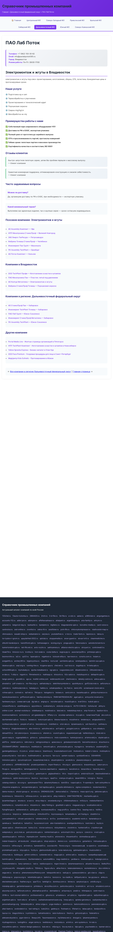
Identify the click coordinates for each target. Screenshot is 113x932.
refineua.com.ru (31, 796)
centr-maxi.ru (98, 891)
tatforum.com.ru (24, 891)
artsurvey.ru (67, 891)
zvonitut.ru (31, 629)
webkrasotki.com (57, 679)
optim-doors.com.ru (21, 778)
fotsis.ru (23, 719)
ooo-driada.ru (99, 728)
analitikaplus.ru (23, 706)
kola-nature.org (65, 850)
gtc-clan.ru (92, 873)
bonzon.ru (57, 877)
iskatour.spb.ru (8, 665)
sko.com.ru (106, 715)
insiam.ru (96, 656)
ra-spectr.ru (91, 846)
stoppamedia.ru (55, 638)
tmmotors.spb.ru (9, 760)
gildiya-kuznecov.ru (99, 692)
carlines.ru (102, 724)
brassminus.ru (90, 764)
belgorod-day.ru (19, 625)
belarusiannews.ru (75, 868)
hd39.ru (99, 810)
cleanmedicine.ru (98, 638)
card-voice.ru (102, 625)
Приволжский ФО (77, 20)
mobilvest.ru (50, 710)
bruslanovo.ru (35, 733)
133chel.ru (6, 616)
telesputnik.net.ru (54, 873)
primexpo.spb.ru (94, 652)
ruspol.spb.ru (76, 782)
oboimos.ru (7, 778)
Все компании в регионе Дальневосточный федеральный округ (40, 371)
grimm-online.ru (31, 855)
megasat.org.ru (79, 805)
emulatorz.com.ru (103, 886)
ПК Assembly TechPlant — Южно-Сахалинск (27, 322)
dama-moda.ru (8, 791)
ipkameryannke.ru (90, 918)
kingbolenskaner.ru (19, 728)
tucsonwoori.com (41, 823)
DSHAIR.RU (96, 755)
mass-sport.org (86, 791)
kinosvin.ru (58, 674)
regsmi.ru (23, 674)
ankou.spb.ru (99, 679)
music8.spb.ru (70, 701)
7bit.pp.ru (38, 692)
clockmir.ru (72, 827)
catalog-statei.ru (9, 782)
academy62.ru (102, 746)
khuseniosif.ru (72, 836)
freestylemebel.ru (9, 864)
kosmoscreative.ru (10, 715)
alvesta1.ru (6, 683)
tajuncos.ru (90, 634)
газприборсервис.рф (97, 855)
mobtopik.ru (105, 751)
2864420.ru (35, 616)
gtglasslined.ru (54, 773)
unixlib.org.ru (95, 882)
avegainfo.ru (7, 661)
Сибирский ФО (24, 27)
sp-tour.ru (47, 755)
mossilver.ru (74, 719)
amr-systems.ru (81, 922)
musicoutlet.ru (95, 850)
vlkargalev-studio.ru (25, 868)
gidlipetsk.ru (86, 728)
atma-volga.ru (41, 904)
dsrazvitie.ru (86, 769)
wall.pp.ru (67, 873)
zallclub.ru (6, 688)
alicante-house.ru (93, 864)
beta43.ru (28, 823)
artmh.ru (69, 922)
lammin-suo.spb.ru (96, 661)
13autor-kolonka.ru (20, 616)
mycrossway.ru (57, 814)
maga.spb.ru (59, 855)
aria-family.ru (86, 620)
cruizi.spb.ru (99, 832)
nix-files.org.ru (32, 683)
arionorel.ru (60, 836)
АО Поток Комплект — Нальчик (22, 254)
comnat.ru (19, 692)
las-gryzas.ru (93, 877)
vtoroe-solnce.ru (46, 827)
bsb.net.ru (46, 927)
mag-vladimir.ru (62, 859)
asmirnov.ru (67, 904)
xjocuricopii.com (24, 760)
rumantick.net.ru (21, 805)
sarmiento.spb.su (67, 661)
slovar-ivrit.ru (83, 638)
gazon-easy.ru (8, 737)
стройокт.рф (96, 827)
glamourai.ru (77, 764)
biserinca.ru (48, 751)
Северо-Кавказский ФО (85, 27)
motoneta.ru (59, 922)
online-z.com (7, 710)
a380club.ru (90, 616)
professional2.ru (37, 895)
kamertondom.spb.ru (11, 647)
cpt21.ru (25, 656)
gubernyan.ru (41, 773)
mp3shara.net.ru (64, 918)
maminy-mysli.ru (47, 836)
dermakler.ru (55, 891)
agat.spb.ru (78, 697)
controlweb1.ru (98, 647)
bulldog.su (18, 855)
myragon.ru (79, 746)
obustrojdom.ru (57, 760)
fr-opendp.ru (88, 782)
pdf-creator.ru (18, 683)
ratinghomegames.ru (10, 773)
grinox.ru (34, 737)
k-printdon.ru (31, 913)
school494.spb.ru (9, 670)
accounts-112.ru (8, 620)
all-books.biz (23, 841)
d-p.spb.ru (80, 715)
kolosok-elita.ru (59, 656)
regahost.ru (46, 656)
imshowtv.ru (78, 751)
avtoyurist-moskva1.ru (94, 697)
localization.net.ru (94, 805)
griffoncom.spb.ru (27, 697)
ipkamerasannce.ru (76, 864)
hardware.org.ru (8, 701)
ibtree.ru (71, 882)
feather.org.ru (25, 882)
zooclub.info (52, 846)
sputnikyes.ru (77, 683)
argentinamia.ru (73, 620)
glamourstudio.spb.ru (48, 850)
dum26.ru (65, 782)
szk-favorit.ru (91, 724)
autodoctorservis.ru (97, 643)
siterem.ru (47, 733)
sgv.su (28, 679)
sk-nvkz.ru (35, 791)
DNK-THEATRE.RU (74, 796)
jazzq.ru (79, 832)
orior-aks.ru (65, 724)
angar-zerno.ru (35, 922)
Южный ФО (65, 27)
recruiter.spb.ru (57, 701)
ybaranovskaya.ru (83, 760)
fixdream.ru (66, 909)
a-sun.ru (30, 801)
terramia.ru (90, 746)
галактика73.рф (93, 715)
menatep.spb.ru (8, 886)
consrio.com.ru (85, 656)
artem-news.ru (35, 751)
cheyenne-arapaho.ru (11, 787)
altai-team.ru (7, 909)
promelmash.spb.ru (10, 850)
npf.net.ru (29, 692)
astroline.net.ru (48, 728)
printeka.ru (38, 886)
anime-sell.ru (71, 855)
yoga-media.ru (55, 904)
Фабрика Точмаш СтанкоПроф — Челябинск (27, 241)
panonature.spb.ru (99, 904)
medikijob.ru (36, 746)
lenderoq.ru (85, 719)
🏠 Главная (16, 20)
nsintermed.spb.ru (51, 832)
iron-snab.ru (40, 652)
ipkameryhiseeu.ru (51, 782)
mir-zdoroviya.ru (21, 733)
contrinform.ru (75, 841)
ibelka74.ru (106, 864)
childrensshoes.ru (71, 801)
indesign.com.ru (101, 859)
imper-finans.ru (54, 764)
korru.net (54, 661)
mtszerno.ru (35, 805)
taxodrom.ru (74, 769)
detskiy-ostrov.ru (85, 679)
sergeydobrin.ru (98, 719)
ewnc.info (78, 688)
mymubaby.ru (23, 670)
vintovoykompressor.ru (80, 629)
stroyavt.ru (85, 647)
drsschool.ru (104, 742)
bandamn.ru (44, 625)
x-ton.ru (68, 634)
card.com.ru (70, 692)
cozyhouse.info (8, 868)
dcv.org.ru (22, 782)
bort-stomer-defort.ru (20, 895)
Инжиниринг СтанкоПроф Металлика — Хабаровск (30, 318)
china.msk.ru (7, 855)
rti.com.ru (23, 751)
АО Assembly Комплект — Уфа (21, 229)
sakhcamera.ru (53, 647)
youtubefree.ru (57, 634)
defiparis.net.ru (80, 877)
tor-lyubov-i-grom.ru (10, 638)
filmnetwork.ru (35, 674)
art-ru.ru (90, 886)
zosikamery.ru (49, 706)
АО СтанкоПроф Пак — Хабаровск (23, 305)
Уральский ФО (96, 20)
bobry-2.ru (32, 827)
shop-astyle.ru (50, 841)
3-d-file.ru (53, 616)
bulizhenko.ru (7, 805)
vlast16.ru (45, 661)
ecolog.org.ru (56, 643)
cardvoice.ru (7, 629)
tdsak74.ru (6, 652)
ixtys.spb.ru (24, 850)
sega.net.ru (6, 873)
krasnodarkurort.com (63, 751)
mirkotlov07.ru (43, 814)
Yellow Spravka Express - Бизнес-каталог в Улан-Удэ (31, 350)
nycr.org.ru (44, 778)
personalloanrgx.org (10, 904)
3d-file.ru (63, 616)
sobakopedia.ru (55, 688)
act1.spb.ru (60, 728)
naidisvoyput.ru (46, 864)
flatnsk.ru (6, 728)
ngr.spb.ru (54, 670)
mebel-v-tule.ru (91, 751)
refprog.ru (56, 927)
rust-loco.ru (69, 665)
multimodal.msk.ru (20, 688)
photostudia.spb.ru (65, 746)
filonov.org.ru (64, 846)
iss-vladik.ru (68, 877)
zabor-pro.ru (102, 764)
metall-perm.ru (17, 742)
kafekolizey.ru (89, 733)
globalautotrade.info (72, 742)
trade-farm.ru (79, 634)
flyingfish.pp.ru (8, 810)
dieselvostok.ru (81, 670)
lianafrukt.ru (18, 823)
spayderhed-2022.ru (29, 638)
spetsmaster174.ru (35, 782)
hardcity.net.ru (99, 769)
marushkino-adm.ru (10, 927)
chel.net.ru (58, 665)
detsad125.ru (7, 733)
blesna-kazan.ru (61, 719)
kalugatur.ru (49, 692)
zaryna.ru (46, 634)
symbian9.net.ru (83, 755)
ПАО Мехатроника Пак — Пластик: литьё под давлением (33, 277)
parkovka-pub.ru (67, 886)
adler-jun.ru (21, 620)
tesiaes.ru (59, 692)
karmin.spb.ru (7, 859)
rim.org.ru (66, 764)
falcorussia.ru (81, 643)
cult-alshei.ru (7, 764)
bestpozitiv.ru (99, 909)
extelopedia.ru (81, 661)
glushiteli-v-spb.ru (63, 805)
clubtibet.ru (53, 724)
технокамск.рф (78, 846)
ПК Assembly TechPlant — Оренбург (23, 250)
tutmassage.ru (43, 643)
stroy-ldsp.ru (40, 801)
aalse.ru (80, 616)
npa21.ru (53, 778)
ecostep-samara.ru (66, 715)
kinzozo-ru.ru (18, 652)
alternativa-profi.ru (40, 891)
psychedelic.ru (91, 927)
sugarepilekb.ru (22, 737)
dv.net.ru (16, 873)
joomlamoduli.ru (64, 818)
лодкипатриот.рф (73, 733)
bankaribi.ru (32, 625)
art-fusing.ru (83, 814)
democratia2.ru (62, 791)
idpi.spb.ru (79, 927)
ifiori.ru (100, 778)
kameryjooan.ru (76, 737)
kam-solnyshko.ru (102, 782)
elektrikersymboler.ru (61, 683)
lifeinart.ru (76, 909)
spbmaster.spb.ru (80, 850)
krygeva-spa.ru (46, 665)
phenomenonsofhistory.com (33, 873)
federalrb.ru (94, 913)
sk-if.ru (53, 818)
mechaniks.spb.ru (91, 796)
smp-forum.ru (89, 710)
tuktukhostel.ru (44, 913)
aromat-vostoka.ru (22, 710)
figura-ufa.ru (49, 868)
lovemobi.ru (80, 886)
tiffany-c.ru (52, 715)
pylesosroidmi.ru (79, 873)
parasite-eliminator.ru (65, 787)
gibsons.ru (50, 895)
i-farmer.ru (74, 791)
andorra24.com (87, 773)
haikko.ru (44, 688)
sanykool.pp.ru (82, 882)
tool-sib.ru (22, 755)
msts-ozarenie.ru (62, 737)
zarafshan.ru (53, 629)
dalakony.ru (25, 746)
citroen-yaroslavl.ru (26, 818)
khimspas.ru (87, 891)
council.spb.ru (59, 733)
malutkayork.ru (83, 674)
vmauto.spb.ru (36, 841)
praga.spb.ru (69, 643)
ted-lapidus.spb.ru (47, 787)
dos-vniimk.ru (104, 868)
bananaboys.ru (95, 818)
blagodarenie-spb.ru (69, 625)
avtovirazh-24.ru (68, 832)
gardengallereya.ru (10, 751)
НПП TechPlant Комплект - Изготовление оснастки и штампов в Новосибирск (42, 346)
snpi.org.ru (20, 665)
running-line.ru (33, 665)
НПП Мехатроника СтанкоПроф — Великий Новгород (31, 233)
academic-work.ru (79, 818)
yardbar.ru (75, 859)
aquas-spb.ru (7, 827)
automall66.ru (49, 859)
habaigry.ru (34, 688)
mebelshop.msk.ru (74, 710)
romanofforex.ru (9, 706)
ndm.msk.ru (29, 742)
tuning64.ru (22, 922)
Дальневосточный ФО (45, 27)
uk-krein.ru (28, 846)
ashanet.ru (6, 625)
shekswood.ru (21, 859)
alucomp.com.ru (9, 891)
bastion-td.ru (102, 710)
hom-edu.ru (22, 900)
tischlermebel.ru (35, 859)
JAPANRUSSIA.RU (22, 764)
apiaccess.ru (57, 742)
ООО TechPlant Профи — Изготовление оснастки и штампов (34, 273)
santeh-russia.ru (68, 755)
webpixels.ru (7, 832)
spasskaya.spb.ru (9, 836)
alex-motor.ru (34, 728)
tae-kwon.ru (72, 656)
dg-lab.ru (35, 701)
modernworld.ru (99, 787)
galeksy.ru (55, 909)
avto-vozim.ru (40, 647)
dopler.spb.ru (103, 737)
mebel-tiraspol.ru (9, 841)
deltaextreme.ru (29, 814)
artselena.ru (61, 895)
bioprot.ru (17, 814)
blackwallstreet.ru (102, 773)
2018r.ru (5, 895)
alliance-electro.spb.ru (70, 647)
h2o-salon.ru (70, 674)
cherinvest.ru (71, 679)
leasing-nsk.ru (88, 810)
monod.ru (6, 846)
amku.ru (104, 877)
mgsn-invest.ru (60, 864)
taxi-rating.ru (34, 909)
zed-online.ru (19, 629)
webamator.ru (34, 634)
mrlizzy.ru (84, 801)
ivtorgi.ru (91, 778)
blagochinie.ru (18, 913)
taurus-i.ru (6, 913)
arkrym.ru (98, 620)
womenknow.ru (90, 868)
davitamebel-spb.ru (10, 719)
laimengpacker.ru (31, 769)
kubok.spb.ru (93, 701)
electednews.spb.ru (10, 882)
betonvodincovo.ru (82, 904)
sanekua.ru (6, 823)
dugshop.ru (80, 665)
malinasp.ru (47, 674)
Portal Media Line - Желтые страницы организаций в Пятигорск (35, 342)
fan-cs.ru (56, 755)
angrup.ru (45, 701)
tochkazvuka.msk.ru (10, 724)
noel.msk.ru (90, 823)
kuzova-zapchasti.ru (48, 769)
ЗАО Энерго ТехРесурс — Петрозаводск (25, 237)
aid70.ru (5, 742)
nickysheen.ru (60, 827)
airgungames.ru (103, 616)
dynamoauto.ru (77, 724)
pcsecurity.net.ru (9, 755)
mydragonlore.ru (9, 922)
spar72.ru (37, 882)
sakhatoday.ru (45, 683)
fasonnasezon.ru (49, 918)
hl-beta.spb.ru (93, 665)
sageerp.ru (63, 769)
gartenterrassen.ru (24, 886)
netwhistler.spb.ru (35, 877)
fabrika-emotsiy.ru (44, 697)
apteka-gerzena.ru (83, 900)
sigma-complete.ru (83, 787)
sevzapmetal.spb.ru (30, 787)
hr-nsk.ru (93, 922)
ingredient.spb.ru (85, 895)
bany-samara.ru (24, 864)
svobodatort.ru (20, 909)
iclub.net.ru (100, 733)
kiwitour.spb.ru (87, 859)
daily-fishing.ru (48, 805)
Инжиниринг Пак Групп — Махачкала (24, 246)
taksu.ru (100, 634)
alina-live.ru (61, 868)
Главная (5, 12)
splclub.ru (44, 638)
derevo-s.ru (62, 841)
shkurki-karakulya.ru (10, 643)
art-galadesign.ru (39, 715)
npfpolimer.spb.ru (101, 895)
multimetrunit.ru (34, 755)
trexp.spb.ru (69, 900)
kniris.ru (21, 836)
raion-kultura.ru (58, 913)
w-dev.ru (5, 674)
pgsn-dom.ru (24, 918)
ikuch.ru (35, 778)
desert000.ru (80, 778)
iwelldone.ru (48, 922)
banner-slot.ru (105, 927)
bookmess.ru (7, 796)
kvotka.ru (29, 652)
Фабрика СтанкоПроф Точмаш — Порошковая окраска (32, 286)
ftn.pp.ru (5, 769)
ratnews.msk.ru (42, 818)
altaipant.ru (60, 620)
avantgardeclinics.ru (75, 823)
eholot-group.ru (22, 791)
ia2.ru (18, 656)
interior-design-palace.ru (30, 927)
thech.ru (70, 913)
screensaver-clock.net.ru (94, 688)
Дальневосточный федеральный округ (25, 12)
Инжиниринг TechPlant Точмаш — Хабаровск (28, 309)
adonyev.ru (32, 620)
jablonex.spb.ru (101, 791)
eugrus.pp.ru (65, 652)
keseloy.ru (82, 855)
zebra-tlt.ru (42, 629)
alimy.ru (102, 706)
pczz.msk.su (19, 832)
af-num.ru (33, 900)
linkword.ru (19, 796)
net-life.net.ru (26, 647)
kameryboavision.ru (10, 697)
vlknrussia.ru (7, 634)
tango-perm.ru (8, 679)
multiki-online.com (40, 679)
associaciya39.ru (79, 652)
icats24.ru (45, 909)
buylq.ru (100, 823)
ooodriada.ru (103, 846)
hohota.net (92, 706)
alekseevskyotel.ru (10, 918)
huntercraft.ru (84, 827)
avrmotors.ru (24, 715)
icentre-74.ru (75, 810)
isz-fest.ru (68, 688)
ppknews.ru (97, 760)
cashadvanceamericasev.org (50, 900)
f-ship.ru (14, 674)
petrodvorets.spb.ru (34, 832)
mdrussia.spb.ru (100, 841)
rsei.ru (35, 864)
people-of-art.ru (27, 724)
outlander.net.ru (45, 855)
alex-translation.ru (57, 823)
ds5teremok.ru (22, 810)
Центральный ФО (34, 20)
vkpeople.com (32, 836)
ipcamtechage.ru (9, 801)
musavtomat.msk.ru (41, 760)
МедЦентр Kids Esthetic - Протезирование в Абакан (30, 358)
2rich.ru (44, 616)
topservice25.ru (27, 773)
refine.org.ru (17, 846)
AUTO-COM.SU (79, 706)
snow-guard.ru (70, 638)
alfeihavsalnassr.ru (46, 620)
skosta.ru (21, 801)
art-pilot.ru (71, 895)
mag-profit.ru (63, 810)
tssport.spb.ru (73, 773)
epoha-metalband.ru (39, 670)
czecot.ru (88, 832)
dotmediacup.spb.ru (87, 836)
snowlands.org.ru (55, 801)
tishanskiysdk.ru (27, 904)
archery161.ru (19, 661)
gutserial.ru (87, 841)
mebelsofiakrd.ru (96, 801)
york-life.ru (64, 629)
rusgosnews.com (67, 670)
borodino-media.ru (87, 625)
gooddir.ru (20, 679)
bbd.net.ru (61, 710)
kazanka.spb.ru (83, 692)
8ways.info (36, 918)
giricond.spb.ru (81, 913)
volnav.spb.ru (7, 692)
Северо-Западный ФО (55, 20)
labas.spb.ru (87, 909)
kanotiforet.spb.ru (28, 643)
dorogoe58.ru (16, 769)
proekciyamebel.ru (39, 764)
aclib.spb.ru (35, 810)
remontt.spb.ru (49, 746)
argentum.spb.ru (9, 900)
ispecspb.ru (35, 656)
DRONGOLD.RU (47, 791)
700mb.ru (39, 868)
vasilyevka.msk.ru (99, 900)
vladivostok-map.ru (100, 629)
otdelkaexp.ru (37, 710)
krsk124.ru (82, 701)
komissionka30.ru (48, 810)
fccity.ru (34, 850)
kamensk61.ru (39, 846)
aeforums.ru (105, 683)
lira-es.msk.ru (67, 927)
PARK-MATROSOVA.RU (63, 697)
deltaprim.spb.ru (97, 674)
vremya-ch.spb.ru (66, 778)
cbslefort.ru (95, 814)
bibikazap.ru (7, 877)
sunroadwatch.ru (9, 818)
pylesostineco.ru (46, 737)
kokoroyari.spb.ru (45, 719)
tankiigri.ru (46, 882)
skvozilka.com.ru (51, 886)
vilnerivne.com (21, 827)
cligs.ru (102, 873)
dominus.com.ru (59, 882)
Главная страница (81, 371)
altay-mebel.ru (60, 796)
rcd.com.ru (6, 814)
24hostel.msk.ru (96, 670)
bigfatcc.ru (55, 625)
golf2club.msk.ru (92, 683)
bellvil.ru (47, 877)
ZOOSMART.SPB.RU (10, 746)
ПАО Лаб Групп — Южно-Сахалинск (24, 314)
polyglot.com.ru (73, 728)
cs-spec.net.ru (46, 796)
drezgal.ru (77, 918)
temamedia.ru (71, 814)
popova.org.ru (20, 877)
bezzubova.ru (41, 724)
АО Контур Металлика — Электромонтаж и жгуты (30, 282)
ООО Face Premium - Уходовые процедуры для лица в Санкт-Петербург (39, 354)
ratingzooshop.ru (43, 742)
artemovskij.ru (91, 737)
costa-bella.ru (52, 652)
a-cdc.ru (71, 616)
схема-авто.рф (23, 701)
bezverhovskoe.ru (89, 742)
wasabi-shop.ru (20, 634)
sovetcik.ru (70, 760)
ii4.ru (64, 773)
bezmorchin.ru (8, 656)
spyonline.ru (37, 706)
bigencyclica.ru (33, 661)
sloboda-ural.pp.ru (64, 706)
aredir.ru (76, 891)
